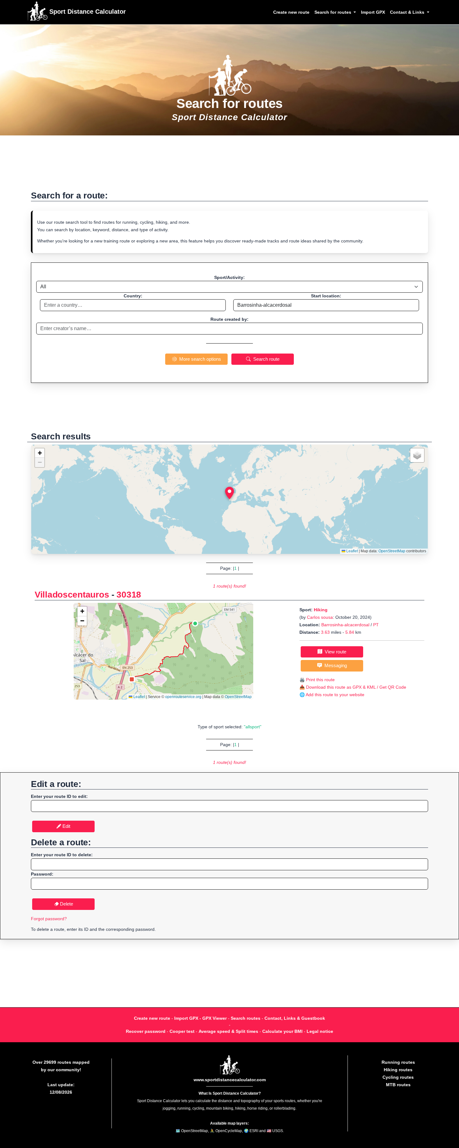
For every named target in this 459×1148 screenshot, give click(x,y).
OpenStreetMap (391, 551)
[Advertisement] (229, 166)
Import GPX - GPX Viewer (200, 1018)
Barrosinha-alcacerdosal (345, 624)
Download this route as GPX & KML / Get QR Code (356, 687)
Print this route (320, 679)
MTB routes (398, 1084)
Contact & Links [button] (408, 12)
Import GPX (373, 12)
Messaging (334, 665)
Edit (65, 826)
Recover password (145, 1031)
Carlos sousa (320, 617)
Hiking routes (398, 1069)
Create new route (291, 12)
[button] (229, 493)
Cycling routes (398, 1077)
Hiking (321, 609)
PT (376, 624)
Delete (66, 903)
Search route (265, 359)
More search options (199, 359)
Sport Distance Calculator (86, 11)
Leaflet (351, 551)
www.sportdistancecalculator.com (230, 1079)
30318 (128, 594)
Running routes (398, 1062)
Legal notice (320, 1031)
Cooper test (182, 1031)
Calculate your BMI (282, 1031)
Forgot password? (49, 918)
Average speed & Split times (228, 1031)
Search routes (245, 1018)
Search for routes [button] (333, 12)
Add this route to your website (335, 694)
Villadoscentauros (72, 594)
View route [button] (334, 651)
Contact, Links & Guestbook (294, 1018)
